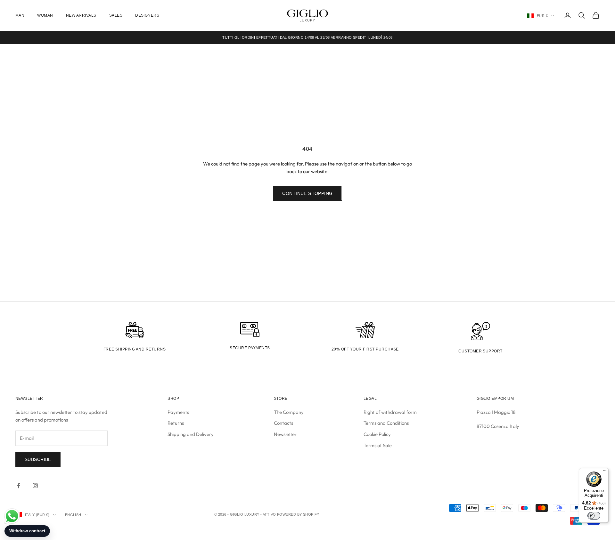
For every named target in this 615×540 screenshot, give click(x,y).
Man (19, 15)
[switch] (593, 516)
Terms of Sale (378, 445)
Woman (45, 15)
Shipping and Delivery (191, 434)
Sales (115, 15)
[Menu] (605, 472)
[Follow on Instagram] (35, 485)
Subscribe (38, 459)
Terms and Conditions (386, 423)
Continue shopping (307, 193)
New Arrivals (81, 15)
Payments (178, 412)
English (73, 515)
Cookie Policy (377, 434)
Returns (176, 423)
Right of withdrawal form (390, 412)
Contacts (283, 423)
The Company (289, 412)
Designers (147, 15)
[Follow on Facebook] (18, 485)
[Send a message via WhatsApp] (12, 516)
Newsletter (285, 434)
